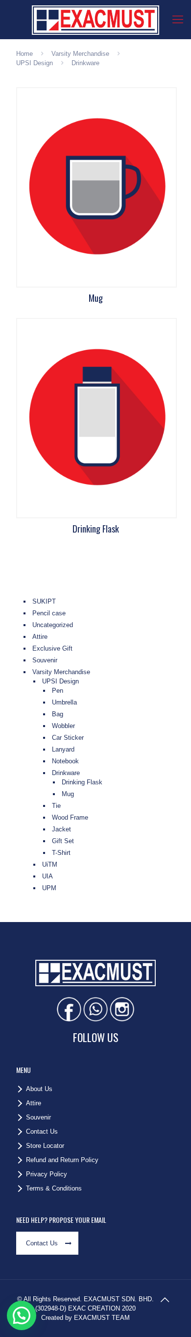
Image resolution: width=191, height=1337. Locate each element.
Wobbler (63, 725)
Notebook (65, 761)
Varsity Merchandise (80, 53)
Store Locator (45, 1145)
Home (24, 53)
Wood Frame (70, 817)
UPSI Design (34, 63)
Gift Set (63, 841)
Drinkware (66, 773)
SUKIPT (44, 601)
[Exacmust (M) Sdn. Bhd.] (95, 19)
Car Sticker (68, 737)
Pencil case (49, 613)
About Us (39, 1089)
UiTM (49, 864)
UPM (49, 888)
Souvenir (44, 660)
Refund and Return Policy (62, 1160)
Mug (68, 794)
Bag (57, 714)
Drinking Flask (82, 782)
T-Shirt (61, 852)
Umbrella (64, 702)
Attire (40, 636)
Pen (57, 690)
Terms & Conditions (54, 1188)
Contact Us (42, 1131)
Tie (56, 805)
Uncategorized (52, 625)
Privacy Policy (46, 1174)
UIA (47, 876)
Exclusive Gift (52, 648)
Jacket (61, 829)
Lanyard (63, 749)
